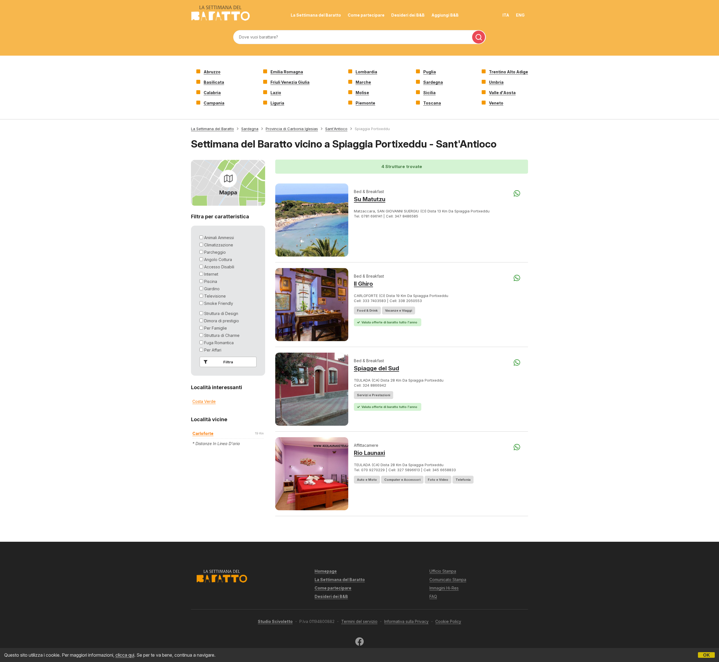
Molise (362, 92)
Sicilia (429, 92)
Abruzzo (212, 71)
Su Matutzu (369, 199)
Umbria (496, 82)
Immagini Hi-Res (444, 588)
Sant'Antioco (336, 128)
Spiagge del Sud (376, 368)
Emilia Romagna (286, 71)
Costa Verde (204, 401)
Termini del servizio (359, 621)
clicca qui (124, 655)
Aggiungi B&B (445, 15)
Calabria (212, 92)
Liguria (277, 103)
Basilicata (214, 82)
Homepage (326, 571)
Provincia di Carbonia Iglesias (292, 128)
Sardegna (433, 82)
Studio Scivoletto (275, 621)
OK (706, 655)
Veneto (496, 103)
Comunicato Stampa (447, 579)
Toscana (432, 103)
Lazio (275, 92)
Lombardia (366, 71)
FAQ (433, 596)
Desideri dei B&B (408, 15)
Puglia (429, 71)
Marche (363, 82)
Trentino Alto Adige (508, 71)
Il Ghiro (363, 283)
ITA (505, 15)
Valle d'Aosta (502, 92)
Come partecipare (366, 15)
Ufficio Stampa (442, 571)
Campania (214, 103)
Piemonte (365, 103)
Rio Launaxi (369, 453)
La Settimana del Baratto (316, 15)
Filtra (228, 362)
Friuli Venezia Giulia (290, 82)
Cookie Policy (448, 621)
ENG (520, 15)
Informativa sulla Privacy (406, 621)
